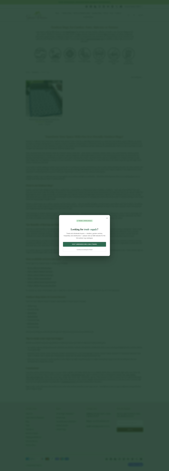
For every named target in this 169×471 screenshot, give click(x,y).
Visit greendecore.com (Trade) (84, 244)
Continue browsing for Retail (84, 249)
